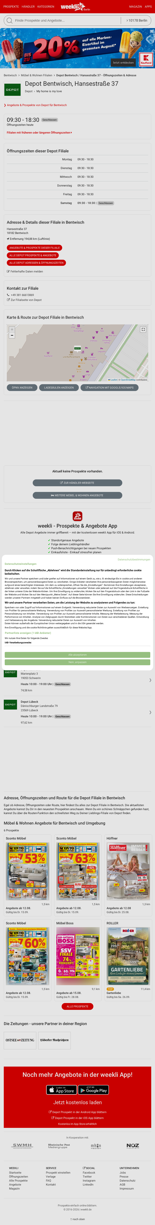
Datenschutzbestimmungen (134, 559)
